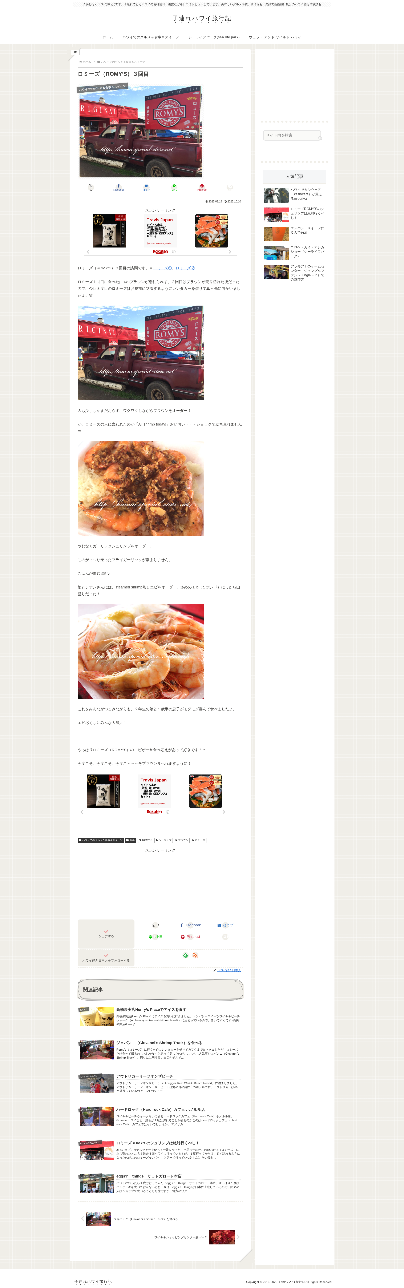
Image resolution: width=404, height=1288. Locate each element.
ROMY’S (147, 840)
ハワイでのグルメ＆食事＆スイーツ (102, 840)
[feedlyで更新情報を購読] (185, 955)
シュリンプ (165, 840)
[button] (230, 187)
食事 (132, 840)
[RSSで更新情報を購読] (195, 955)
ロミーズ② (185, 268)
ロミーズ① (162, 268)
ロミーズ (200, 840)
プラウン (183, 840)
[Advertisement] (160, 883)
